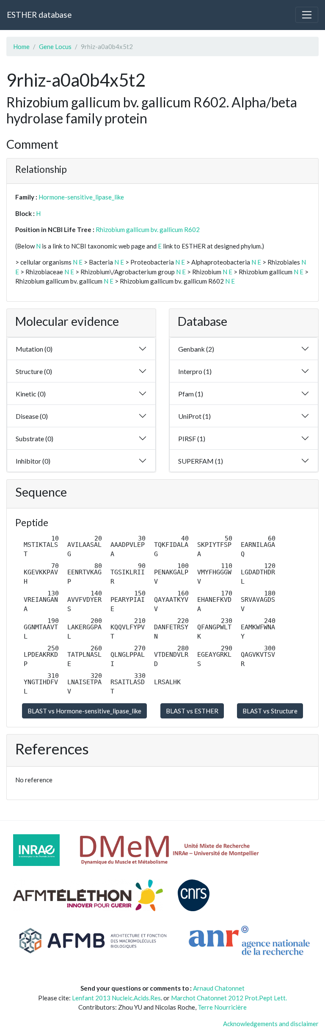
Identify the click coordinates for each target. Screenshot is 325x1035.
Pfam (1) (190, 394)
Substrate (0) (34, 438)
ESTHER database (39, 14)
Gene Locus (55, 46)
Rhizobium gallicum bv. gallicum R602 (148, 229)
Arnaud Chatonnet (219, 988)
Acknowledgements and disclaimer (271, 1023)
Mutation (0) (34, 349)
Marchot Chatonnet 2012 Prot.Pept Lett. (229, 998)
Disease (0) (32, 416)
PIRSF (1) (191, 438)
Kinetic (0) (31, 394)
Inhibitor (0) (33, 461)
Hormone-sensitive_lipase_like (81, 197)
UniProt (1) (194, 416)
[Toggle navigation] (306, 15)
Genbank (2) (196, 349)
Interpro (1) (195, 371)
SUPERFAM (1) (200, 461)
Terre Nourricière (222, 1007)
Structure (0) (34, 371)
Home (21, 46)
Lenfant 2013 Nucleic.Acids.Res (116, 998)
